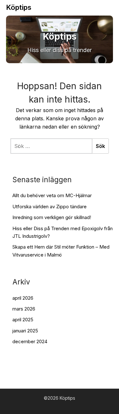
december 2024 (29, 341)
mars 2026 (23, 309)
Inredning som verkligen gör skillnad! (51, 217)
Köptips (18, 7)
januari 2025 (25, 331)
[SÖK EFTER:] (51, 146)
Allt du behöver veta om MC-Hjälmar (52, 195)
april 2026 (22, 298)
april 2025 (22, 320)
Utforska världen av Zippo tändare (49, 207)
